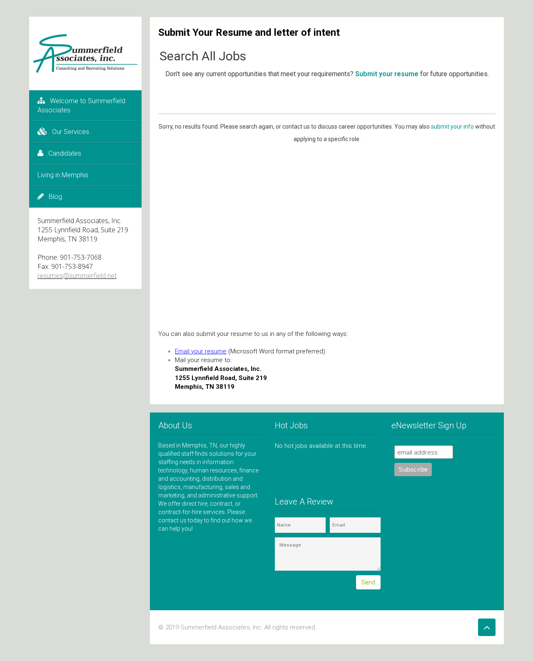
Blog (55, 197)
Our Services (70, 132)
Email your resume (201, 351)
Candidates (64, 153)
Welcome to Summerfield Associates (81, 105)
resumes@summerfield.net (77, 276)
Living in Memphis (62, 175)
